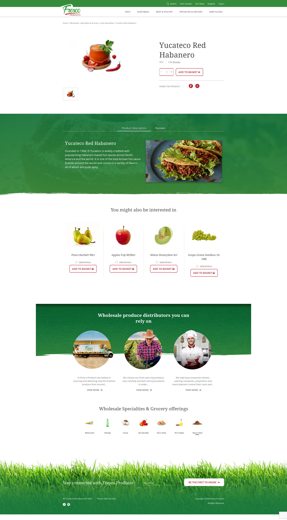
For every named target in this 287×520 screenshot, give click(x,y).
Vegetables (143, 11)
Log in (221, 3)
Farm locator (186, 3)
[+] (171, 72)
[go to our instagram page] (68, 505)
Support (211, 3)
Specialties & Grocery (190, 11)
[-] (161, 72)
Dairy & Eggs (216, 11)
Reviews (160, 128)
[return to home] (71, 11)
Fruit (127, 11)
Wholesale (74, 23)
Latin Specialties (107, 23)
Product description (134, 128)
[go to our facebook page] (64, 505)
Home (65, 23)
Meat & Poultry (164, 11)
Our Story (199, 3)
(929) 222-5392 (110, 498)
